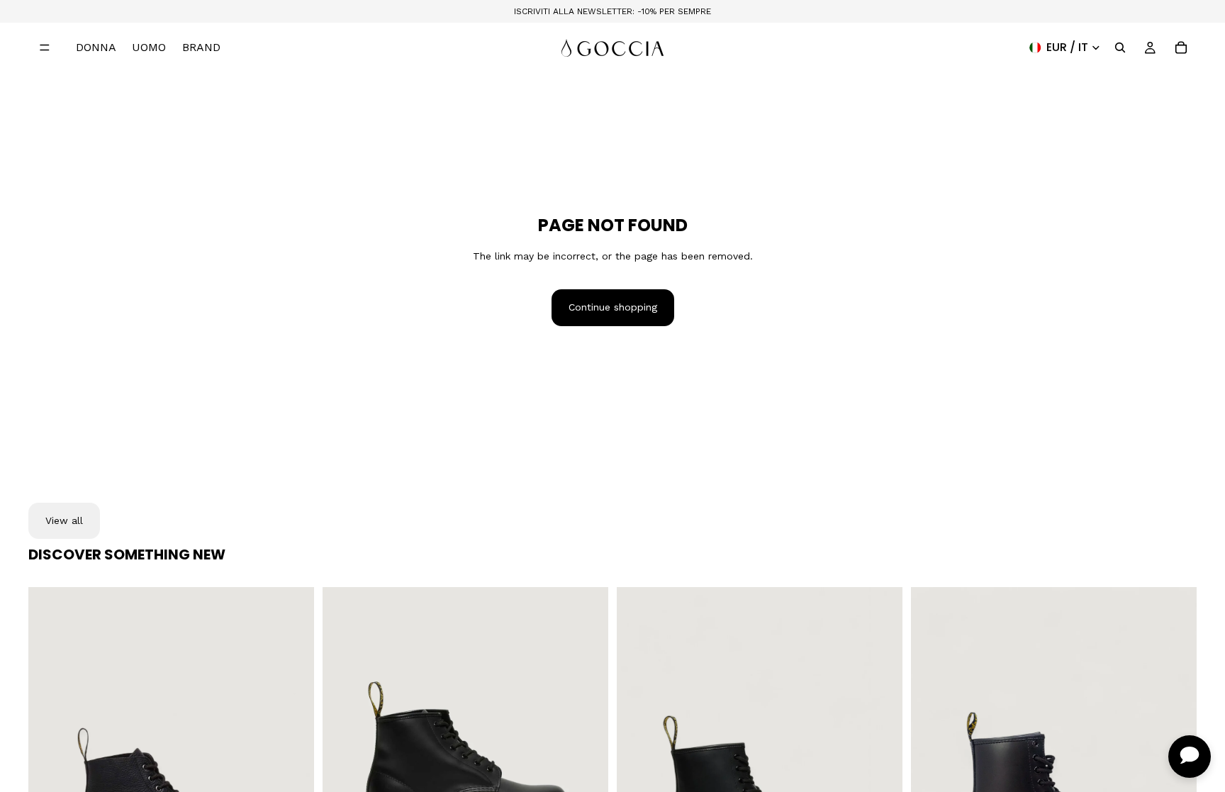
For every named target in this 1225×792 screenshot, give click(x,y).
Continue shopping (613, 307)
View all (64, 520)
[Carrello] (1181, 47)
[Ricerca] (1120, 47)
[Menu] (44, 47)
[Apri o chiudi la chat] (1189, 756)
